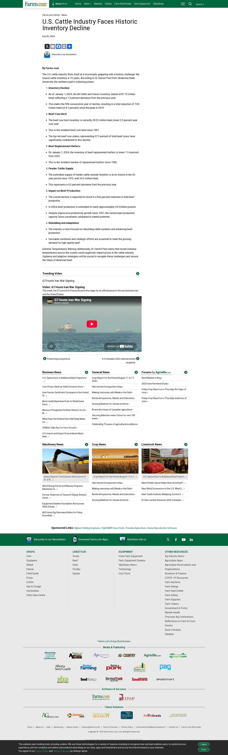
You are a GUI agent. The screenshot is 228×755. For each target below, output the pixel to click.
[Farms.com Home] (36, 4)
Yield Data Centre (35, 595)
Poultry (76, 569)
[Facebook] (176, 539)
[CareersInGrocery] (101, 715)
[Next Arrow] (137, 358)
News (64, 15)
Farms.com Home (51, 15)
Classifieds (158, 3)
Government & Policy (176, 608)
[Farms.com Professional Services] (101, 697)
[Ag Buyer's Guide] (75, 655)
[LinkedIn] (191, 539)
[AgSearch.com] (178, 655)
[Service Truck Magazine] (114, 679)
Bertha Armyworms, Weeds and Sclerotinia (113, 398)
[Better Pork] (114, 667)
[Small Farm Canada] (139, 679)
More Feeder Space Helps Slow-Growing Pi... (163, 483)
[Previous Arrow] (44, 358)
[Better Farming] (88, 667)
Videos (108, 3)
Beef (75, 560)
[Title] (86, 373)
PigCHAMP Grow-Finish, (113, 528)
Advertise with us (136, 539)
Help (48, 727)
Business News (51, 372)
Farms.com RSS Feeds (191, 727)
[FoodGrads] (152, 715)
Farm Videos (172, 603)
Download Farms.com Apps (93, 539)
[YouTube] (184, 539)
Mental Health (172, 612)
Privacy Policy (127, 727)
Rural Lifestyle (173, 629)
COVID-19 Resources (176, 577)
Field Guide (32, 573)
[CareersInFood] (75, 715)
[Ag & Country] (126, 655)
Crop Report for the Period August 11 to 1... (114, 476)
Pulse (29, 577)
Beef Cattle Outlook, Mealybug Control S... (162, 494)
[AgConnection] (101, 655)
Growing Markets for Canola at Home (110, 404)
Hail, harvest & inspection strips (107, 386)
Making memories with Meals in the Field (112, 392)
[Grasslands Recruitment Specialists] (178, 715)
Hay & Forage (33, 586)
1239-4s (63, 4)
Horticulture (32, 590)
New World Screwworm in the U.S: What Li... (162, 488)
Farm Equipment (142, 3)
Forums (156, 372)
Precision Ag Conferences (179, 616)
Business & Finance (175, 573)
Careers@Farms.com (90, 727)
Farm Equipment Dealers (132, 560)
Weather (169, 634)
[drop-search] (190, 4)
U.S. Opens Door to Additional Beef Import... (164, 476)
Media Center (72, 727)
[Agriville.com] (152, 655)
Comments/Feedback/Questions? (150, 727)
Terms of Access (110, 727)
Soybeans (31, 560)
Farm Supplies (173, 599)
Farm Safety (171, 595)
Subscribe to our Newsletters (64, 54)
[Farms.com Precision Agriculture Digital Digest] (165, 667)
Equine (76, 573)
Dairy (75, 564)
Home (78, 3)
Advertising (58, 727)
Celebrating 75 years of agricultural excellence (114, 424)
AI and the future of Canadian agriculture (112, 409)
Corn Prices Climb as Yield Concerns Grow (62, 386)
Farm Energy (171, 586)
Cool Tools (124, 573)
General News (101, 372)
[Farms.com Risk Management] (139, 667)
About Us (39, 727)
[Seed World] (88, 679)
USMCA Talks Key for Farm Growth (59, 427)
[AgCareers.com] (50, 715)
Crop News (99, 444)
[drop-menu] (183, 4)
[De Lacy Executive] (126, 715)
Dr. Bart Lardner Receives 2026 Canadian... (162, 500)
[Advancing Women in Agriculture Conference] (50, 655)
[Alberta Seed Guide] (63, 667)
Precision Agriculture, (136, 528)
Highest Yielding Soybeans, (87, 528)
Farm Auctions (172, 582)
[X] (168, 539)
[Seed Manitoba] (63, 679)
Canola (30, 569)
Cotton (30, 582)
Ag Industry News (174, 556)
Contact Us (173, 727)
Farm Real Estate (122, 3)
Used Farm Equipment (131, 556)
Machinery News (52, 444)
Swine (76, 556)
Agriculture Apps (174, 560)
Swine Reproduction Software (162, 528)
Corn (28, 556)
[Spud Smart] (165, 679)
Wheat (29, 564)
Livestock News (152, 444)
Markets (98, 3)
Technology (125, 569)
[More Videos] (137, 274)
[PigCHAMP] (126, 697)
